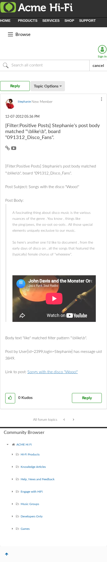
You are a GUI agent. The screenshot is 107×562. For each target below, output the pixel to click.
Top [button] (6, 554)
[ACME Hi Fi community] (7, 444)
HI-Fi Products (30, 454)
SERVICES (50, 21)
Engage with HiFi (32, 491)
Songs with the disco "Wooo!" (52, 372)
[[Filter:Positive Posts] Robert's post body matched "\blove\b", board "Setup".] (73, 419)
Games (25, 528)
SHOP (69, 21)
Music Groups (30, 504)
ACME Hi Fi (24, 444)
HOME (5, 21)
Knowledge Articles (33, 466)
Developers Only (32, 516)
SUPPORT (87, 21)
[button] (102, 99)
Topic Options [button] (46, 86)
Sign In (102, 56)
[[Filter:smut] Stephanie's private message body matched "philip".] (64, 419)
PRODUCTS (27, 21)
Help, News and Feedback (37, 479)
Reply (87, 398)
